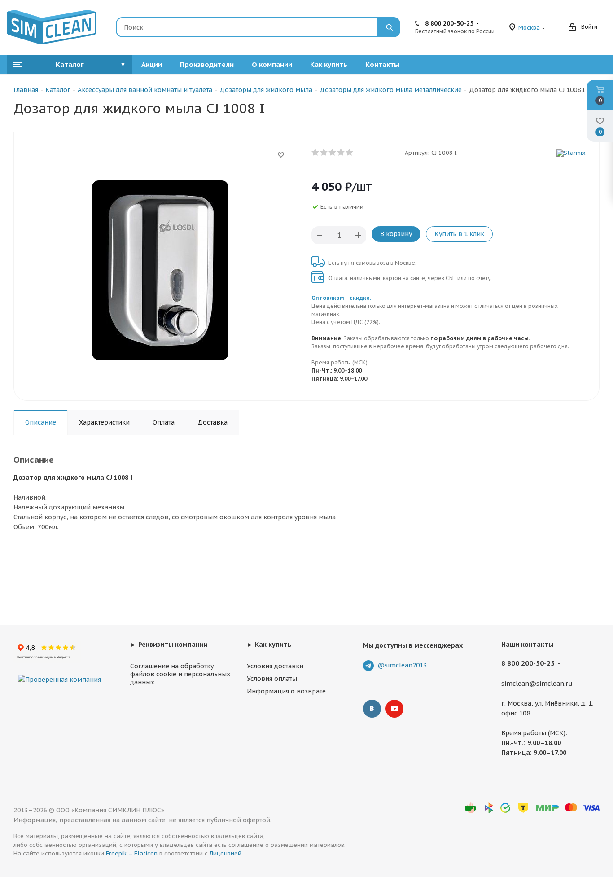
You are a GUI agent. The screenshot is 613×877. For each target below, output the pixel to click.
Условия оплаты (272, 679)
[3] (332, 152)
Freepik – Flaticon (132, 853)
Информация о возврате (286, 691)
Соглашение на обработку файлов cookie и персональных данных (180, 674)
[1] (315, 152)
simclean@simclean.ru (537, 684)
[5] (350, 152)
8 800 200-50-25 (449, 23)
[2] (324, 152)
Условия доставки (275, 666)
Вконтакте (372, 709)
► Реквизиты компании (169, 644)
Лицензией (225, 853)
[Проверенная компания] (59, 671)
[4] (341, 152)
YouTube (394, 709)
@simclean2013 (402, 665)
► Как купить (269, 644)
